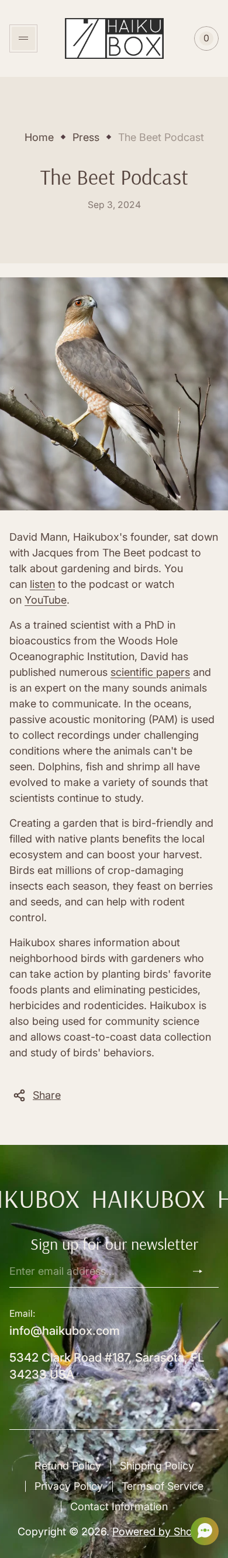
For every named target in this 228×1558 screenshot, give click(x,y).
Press (85, 137)
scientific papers (150, 672)
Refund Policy (67, 1466)
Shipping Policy (157, 1466)
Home (39, 137)
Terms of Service (162, 1486)
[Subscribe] (202, 1271)
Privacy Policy (68, 1486)
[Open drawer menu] (23, 38)
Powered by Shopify (161, 1531)
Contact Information (119, 1506)
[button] (201, 1531)
